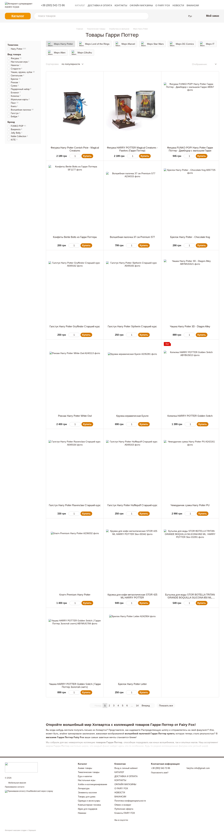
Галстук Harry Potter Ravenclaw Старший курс (75, 505)
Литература (83, 788)
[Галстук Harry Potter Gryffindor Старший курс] (75, 288)
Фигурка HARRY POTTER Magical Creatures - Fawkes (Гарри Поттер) (132, 149)
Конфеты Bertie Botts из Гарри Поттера (75, 237)
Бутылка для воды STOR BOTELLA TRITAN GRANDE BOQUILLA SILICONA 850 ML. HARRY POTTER (190, 597)
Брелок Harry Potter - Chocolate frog (190, 237)
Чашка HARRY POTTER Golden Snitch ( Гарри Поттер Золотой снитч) (75, 685)
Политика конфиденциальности (130, 801)
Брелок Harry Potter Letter (132, 684)
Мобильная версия (17, 783)
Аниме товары (85, 768)
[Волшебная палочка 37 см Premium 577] (132, 198)
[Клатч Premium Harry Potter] (75, 556)
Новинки (82, 813)
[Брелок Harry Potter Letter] (132, 645)
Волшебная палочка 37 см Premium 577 (132, 237)
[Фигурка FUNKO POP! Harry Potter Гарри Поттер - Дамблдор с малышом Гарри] (190, 109)
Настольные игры (86, 780)
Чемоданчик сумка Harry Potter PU (190, 505)
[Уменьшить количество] (71, 156)
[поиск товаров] (145, 16)
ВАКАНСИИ (193, 5)
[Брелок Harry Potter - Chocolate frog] (190, 198)
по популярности (71, 64)
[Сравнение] (163, 16)
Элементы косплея (87, 792)
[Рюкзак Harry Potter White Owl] (75, 377)
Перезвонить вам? (159, 773)
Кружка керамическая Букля (132, 415)
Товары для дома (86, 796)
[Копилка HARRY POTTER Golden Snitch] (190, 377)
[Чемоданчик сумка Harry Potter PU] (190, 466)
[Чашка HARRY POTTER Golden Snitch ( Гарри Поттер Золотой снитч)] (75, 645)
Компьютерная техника (89, 805)
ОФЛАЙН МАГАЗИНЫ (141, 5)
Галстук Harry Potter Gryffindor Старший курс (75, 326)
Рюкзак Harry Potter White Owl (75, 415)
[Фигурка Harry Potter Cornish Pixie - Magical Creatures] (75, 109)
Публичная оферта (123, 809)
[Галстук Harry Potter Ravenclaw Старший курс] (75, 466)
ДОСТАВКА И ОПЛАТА (100, 5)
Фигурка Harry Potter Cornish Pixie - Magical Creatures (75, 149)
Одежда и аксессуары (89, 801)
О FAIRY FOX (162, 5)
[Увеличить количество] (79, 156)
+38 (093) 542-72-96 (53, 5)
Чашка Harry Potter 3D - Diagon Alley (190, 326)
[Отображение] (213, 64)
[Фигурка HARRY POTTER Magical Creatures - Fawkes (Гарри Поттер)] (132, 109)
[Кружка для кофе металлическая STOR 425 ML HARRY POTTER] (132, 556)
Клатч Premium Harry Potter (74, 594)
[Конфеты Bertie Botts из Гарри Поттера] (75, 198)
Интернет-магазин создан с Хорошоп (20, 830)
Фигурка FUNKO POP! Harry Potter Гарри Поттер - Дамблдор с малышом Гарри (190, 149)
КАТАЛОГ (80, 5)
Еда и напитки (85, 776)
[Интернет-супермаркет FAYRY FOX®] (21, 767)
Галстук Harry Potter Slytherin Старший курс (132, 326)
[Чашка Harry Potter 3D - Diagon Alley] (190, 288)
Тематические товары (88, 772)
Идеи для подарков (87, 809)
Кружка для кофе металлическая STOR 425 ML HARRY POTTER (132, 596)
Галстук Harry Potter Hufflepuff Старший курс (132, 505)
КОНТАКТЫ (121, 5)
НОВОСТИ (178, 5)
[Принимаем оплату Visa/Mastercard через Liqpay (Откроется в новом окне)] (29, 791)
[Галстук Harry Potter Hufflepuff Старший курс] (132, 466)
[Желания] (171, 16)
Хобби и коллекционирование (92, 784)
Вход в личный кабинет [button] (126, 768)
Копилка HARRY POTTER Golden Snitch (190, 415)
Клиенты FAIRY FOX (124, 813)
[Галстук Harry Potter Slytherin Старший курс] (132, 288)
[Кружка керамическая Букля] (132, 377)
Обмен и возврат (122, 805)
